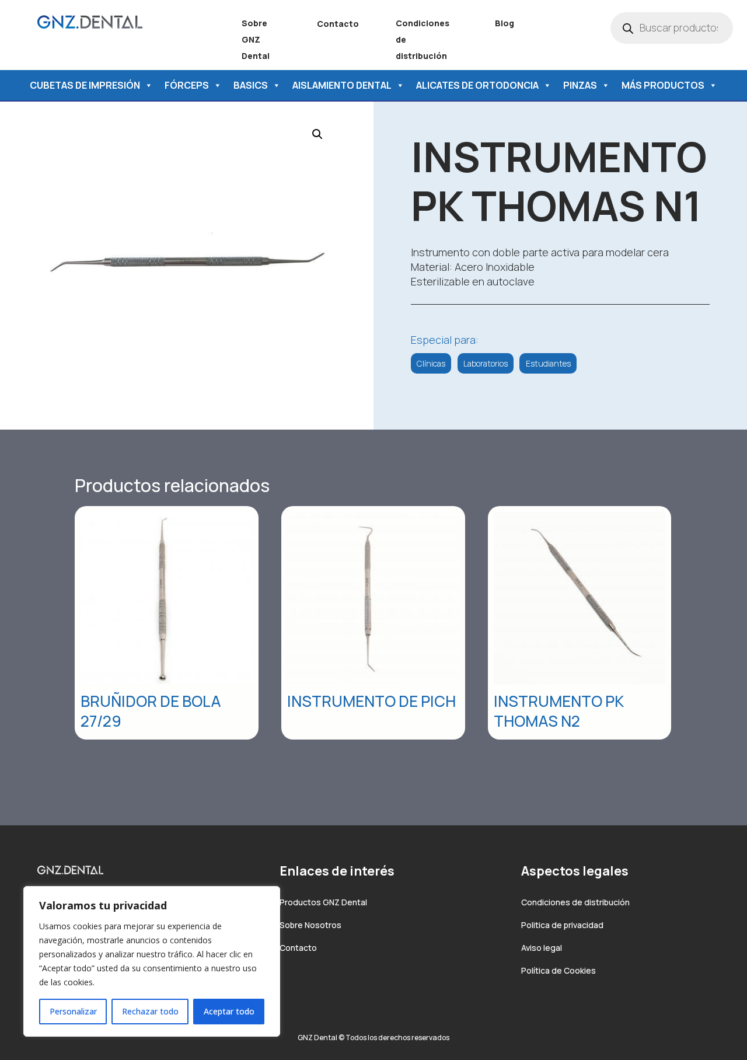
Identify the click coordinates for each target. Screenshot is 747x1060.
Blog (504, 23)
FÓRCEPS (187, 85)
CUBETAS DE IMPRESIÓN (85, 85)
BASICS (250, 85)
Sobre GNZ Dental (256, 39)
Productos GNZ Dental (323, 902)
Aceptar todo (229, 1011)
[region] (151, 961)
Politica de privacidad (562, 924)
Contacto (338, 23)
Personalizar (73, 1011)
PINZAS (580, 85)
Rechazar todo (150, 1011)
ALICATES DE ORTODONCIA (477, 85)
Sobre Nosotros (310, 924)
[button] (317, 134)
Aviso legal (541, 947)
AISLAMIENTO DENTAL (342, 85)
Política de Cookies (558, 970)
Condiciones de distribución (575, 902)
